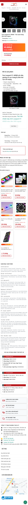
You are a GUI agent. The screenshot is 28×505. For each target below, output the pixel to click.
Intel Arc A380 (5, 299)
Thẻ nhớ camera (12, 276)
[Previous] (3, 20)
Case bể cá (15, 329)
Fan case (23, 7)
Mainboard (3, 291)
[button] (2, 4)
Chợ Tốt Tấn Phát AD (8, 438)
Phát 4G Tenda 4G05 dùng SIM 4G (7, 347)
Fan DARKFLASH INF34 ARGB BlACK (20, 219)
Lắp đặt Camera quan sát (6, 271)
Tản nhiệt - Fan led (4, 321)
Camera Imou (18, 268)
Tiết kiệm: (8, 49)
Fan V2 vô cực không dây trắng (6, 219)
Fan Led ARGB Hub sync (14, 9)
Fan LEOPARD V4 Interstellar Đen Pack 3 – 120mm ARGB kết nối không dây (6, 248)
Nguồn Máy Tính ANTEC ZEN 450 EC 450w (9, 332)
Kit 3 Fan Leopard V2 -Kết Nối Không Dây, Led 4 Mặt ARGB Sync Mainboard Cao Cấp (7, 190)
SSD (2, 305)
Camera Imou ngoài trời (8, 270)
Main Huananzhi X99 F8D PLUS (12, 291)
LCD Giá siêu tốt (11, 282)
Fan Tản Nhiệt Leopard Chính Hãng (19, 323)
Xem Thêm (14, 126)
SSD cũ (4, 305)
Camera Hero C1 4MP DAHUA (17, 271)
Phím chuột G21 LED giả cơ (13, 338)
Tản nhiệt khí (9, 323)
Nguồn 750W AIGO (21, 331)
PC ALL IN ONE (7, 315)
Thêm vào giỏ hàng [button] (6, 197)
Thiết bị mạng (3, 345)
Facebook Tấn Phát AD (8, 440)
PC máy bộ (3, 312)
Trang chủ (3, 7)
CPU (20, 292)
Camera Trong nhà (11, 268)
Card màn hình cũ (13, 298)
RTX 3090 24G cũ (12, 299)
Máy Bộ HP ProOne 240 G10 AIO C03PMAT (14, 312)
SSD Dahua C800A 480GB (19, 305)
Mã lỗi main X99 (15, 292)
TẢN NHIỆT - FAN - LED (16, 7)
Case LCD (20, 329)
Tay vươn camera (19, 276)
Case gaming (9, 329)
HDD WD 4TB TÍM (16, 307)
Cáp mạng (7, 348)
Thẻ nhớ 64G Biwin (4, 276)
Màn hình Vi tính (4, 282)
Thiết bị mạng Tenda (14, 345)
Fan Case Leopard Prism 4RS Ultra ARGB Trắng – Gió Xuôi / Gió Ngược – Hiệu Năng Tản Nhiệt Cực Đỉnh (20, 190)
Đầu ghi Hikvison (13, 275)
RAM (22, 292)
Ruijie (8, 345)
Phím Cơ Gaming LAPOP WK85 (12, 337)
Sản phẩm (9, 7)
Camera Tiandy (16, 270)
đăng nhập (9, 151)
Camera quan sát (4, 268)
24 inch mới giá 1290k (19, 282)
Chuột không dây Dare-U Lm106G (15, 340)
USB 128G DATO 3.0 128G (10, 308)
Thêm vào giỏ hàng (14, 64)
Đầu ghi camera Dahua (5, 275)
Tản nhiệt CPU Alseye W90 (6, 324)
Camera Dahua (23, 270)
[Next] (24, 20)
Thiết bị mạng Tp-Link (22, 345)
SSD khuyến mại (10, 305)
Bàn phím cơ (3, 337)
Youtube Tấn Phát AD (8, 442)
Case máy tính (3, 329)
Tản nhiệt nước (11, 321)
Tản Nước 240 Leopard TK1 (8, 326)
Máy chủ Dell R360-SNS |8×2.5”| (17, 315)
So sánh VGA (5, 301)
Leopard (10, 38)
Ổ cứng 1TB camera (21, 275)
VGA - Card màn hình (5, 298)
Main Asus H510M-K (7, 292)
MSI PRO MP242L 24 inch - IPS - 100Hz (10, 285)
